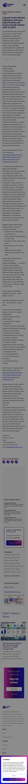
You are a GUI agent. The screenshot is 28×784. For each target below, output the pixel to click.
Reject (14, 775)
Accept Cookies (14, 779)
